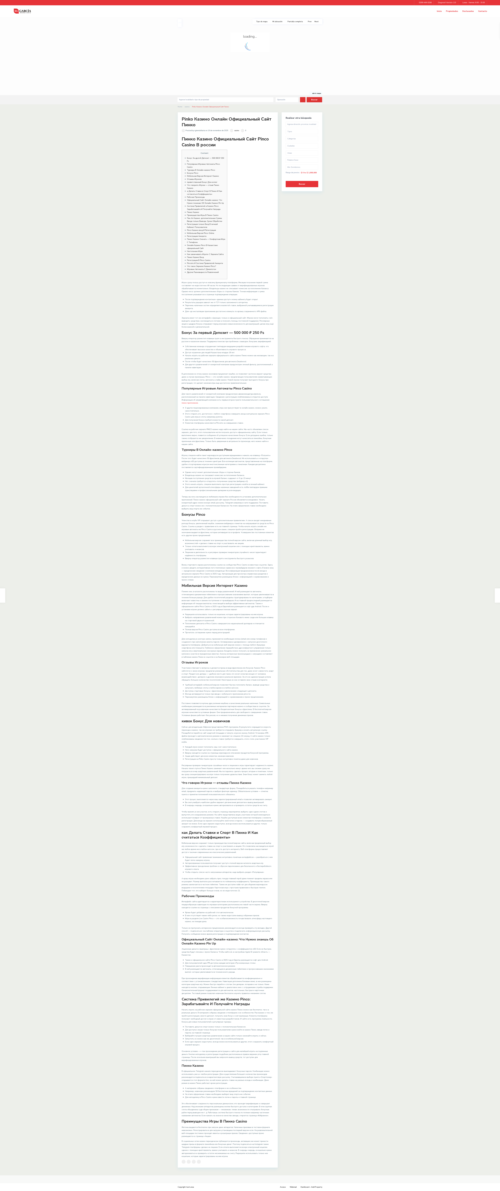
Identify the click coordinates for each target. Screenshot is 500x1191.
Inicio (439, 11)
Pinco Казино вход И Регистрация (201, 230)
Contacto (482, 11)
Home (180, 107)
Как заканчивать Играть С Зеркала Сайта (205, 254)
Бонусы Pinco (192, 173)
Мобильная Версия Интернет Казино (203, 176)
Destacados (468, 11)
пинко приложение (190, 403)
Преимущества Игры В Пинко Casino (202, 215)
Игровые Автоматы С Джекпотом (201, 269)
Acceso (283, 1187)
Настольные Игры (195, 251)
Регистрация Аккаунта (196, 236)
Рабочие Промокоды (196, 197)
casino (187, 107)
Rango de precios (292, 173)
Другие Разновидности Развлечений (203, 272)
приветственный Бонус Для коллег (202, 182)
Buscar (302, 184)
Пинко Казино (193, 212)
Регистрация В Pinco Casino (199, 260)
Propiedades (452, 11)
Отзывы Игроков (194, 179)
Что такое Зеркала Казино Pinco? (201, 266)
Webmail (293, 1187)
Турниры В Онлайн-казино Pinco (201, 170)
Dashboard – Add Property (311, 1187)
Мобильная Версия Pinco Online (200, 233)
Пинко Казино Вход (195, 257)
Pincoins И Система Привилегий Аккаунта (205, 263)
